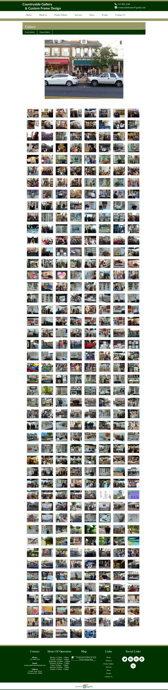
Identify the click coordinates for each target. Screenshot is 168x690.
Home (29, 14)
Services (78, 14)
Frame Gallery (60, 14)
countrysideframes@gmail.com (131, 7)
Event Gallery (30, 32)
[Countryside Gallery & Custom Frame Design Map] (86, 659)
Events (105, 14)
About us (43, 14)
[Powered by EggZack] (84, 688)
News (92, 14)
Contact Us (120, 14)
